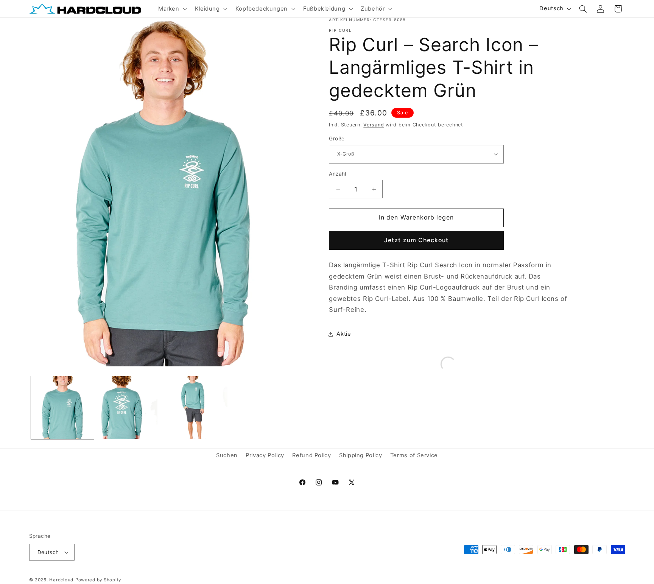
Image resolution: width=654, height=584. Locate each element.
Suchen (227, 455)
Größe (336, 138)
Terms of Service (414, 455)
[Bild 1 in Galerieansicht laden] (62, 407)
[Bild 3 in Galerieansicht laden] (196, 407)
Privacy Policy (265, 455)
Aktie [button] (343, 333)
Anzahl (337, 174)
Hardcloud (61, 579)
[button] (171, 8)
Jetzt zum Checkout (416, 240)
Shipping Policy (360, 455)
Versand (373, 125)
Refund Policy (311, 455)
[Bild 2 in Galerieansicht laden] (129, 407)
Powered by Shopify (98, 579)
